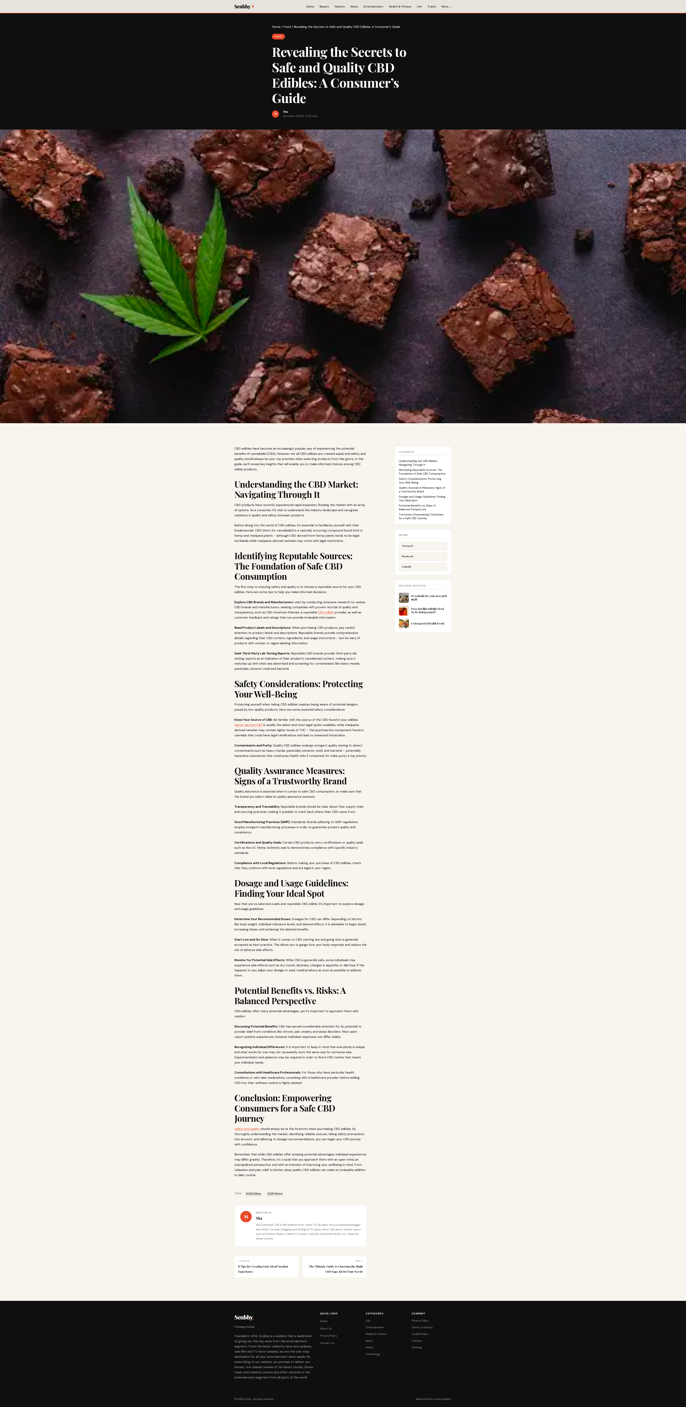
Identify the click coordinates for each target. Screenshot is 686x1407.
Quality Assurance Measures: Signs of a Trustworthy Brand (422, 489)
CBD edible (326, 612)
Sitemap (417, 1347)
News (354, 6)
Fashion (340, 6)
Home (310, 6)
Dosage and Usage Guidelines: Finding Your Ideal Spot (422, 498)
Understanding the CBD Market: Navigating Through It (418, 463)
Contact (417, 1341)
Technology (373, 1354)
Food (287, 27)
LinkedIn (406, 566)
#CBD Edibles (253, 1193)
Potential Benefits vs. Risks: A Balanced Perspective (417, 507)
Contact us (327, 1343)
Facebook (407, 556)
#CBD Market (275, 1193)
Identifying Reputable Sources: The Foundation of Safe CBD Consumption (422, 471)
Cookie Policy (420, 1334)
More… (445, 6)
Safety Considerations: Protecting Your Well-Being (420, 480)
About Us (326, 1328)
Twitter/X (407, 546)
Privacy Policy (328, 1336)
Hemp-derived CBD (248, 725)
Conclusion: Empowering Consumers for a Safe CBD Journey (421, 516)
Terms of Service (422, 1327)
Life (419, 6)
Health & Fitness (400, 6)
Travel (431, 6)
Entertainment (373, 6)
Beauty (324, 6)
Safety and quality (247, 1129)
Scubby (242, 6)
